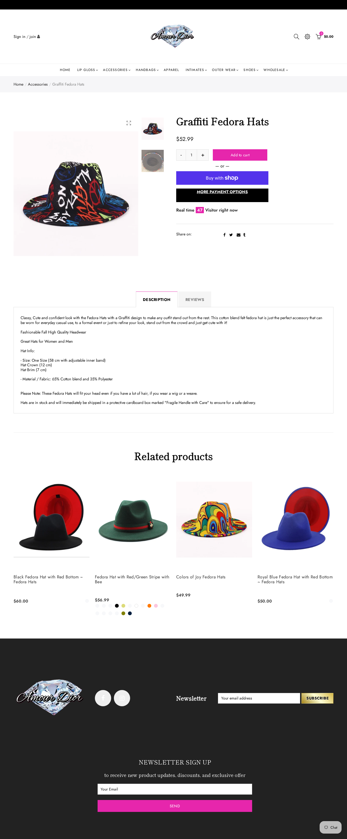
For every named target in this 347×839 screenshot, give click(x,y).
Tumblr (244, 235)
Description (157, 299)
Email (238, 235)
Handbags (146, 69)
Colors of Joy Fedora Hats (201, 577)
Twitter (231, 235)
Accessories (115, 69)
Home (65, 69)
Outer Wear (224, 69)
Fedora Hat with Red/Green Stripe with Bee (132, 579)
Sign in (19, 36)
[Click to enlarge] (129, 123)
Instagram (122, 698)
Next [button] (124, 193)
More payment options (222, 192)
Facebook (224, 235)
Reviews (194, 299)
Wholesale (274, 69)
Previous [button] (28, 193)
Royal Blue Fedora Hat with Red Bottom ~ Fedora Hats (295, 579)
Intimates (195, 69)
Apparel (171, 69)
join (33, 36)
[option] (76, 193)
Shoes (249, 69)
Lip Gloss (86, 69)
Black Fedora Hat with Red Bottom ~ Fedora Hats (48, 579)
